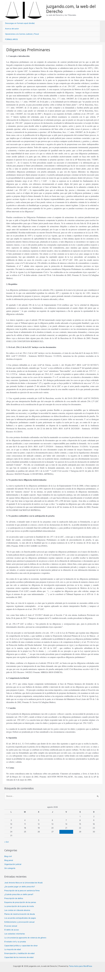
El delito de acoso (11, 930)
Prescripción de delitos (13, 898)
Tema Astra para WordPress (80, 966)
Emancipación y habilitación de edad (19, 953)
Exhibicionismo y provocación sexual (19, 922)
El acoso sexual (10, 926)
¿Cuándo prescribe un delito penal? (18, 894)
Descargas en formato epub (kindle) (20, 23)
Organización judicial (12, 864)
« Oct (6, 842)
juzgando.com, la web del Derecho (71, 9)
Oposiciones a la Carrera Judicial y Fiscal (22, 34)
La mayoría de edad (12, 949)
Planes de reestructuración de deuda (19, 914)
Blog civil (8, 856)
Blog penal (8, 860)
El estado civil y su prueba (15, 942)
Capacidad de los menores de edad (18, 957)
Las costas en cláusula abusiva (17, 910)
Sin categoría (9, 868)
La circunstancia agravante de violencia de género (25, 938)
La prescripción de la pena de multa (19, 906)
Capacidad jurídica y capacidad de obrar (21, 946)
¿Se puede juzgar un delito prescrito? (19, 887)
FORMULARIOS (11, 39)
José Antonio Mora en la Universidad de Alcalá (23, 883)
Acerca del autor (12, 29)
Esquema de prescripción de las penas (20, 902)
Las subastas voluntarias (14, 934)
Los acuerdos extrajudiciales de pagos (20, 918)
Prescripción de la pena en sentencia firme (22, 891)
